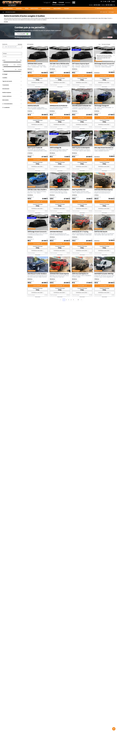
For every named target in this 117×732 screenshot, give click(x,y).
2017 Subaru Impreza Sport (80, 63)
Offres (26, 8)
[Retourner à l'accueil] (3, 12)
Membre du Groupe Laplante (58, 4)
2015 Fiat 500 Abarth (100, 231)
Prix (3, 69)
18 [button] (78, 299)
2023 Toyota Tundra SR (35, 147)
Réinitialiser (20, 44)
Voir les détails (36, 75)
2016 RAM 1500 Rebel (56, 231)
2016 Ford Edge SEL (55, 147)
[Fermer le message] (113, 55)
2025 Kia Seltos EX (33, 105)
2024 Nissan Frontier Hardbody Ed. (38, 273)
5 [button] (73, 299)
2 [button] (66, 299)
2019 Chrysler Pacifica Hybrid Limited (61, 189)
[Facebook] (101, 1)
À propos (66, 8)
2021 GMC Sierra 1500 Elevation (59, 63)
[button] (23, 33)
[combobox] (12, 53)
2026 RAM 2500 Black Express (103, 189)
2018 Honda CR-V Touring (80, 231)
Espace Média (57, 8)
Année (3, 60)
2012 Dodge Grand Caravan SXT (104, 63)
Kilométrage (5, 64)
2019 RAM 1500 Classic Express (59, 273)
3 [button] (68, 299)
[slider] (3, 62)
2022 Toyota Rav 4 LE (78, 189)
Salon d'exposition (8, 8)
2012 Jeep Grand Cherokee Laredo (105, 147)
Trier (99, 44)
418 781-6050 (97, 5)
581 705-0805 (109, 5)
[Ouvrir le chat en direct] (114, 729)
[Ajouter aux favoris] (46, 48)
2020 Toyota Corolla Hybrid (81, 147)
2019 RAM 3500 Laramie (35, 63)
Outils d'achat (34, 8)
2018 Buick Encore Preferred (58, 105)
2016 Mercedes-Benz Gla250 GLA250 (39, 189)
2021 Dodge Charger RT (101, 105)
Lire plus (6, 21)
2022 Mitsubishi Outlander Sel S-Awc (83, 105)
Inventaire (19, 8)
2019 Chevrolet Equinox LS (80, 273)
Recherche (4, 44)
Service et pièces (45, 8)
